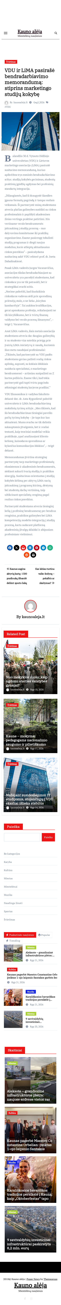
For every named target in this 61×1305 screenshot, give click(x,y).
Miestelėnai (10, 886)
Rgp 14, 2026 (37, 807)
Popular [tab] (45, 935)
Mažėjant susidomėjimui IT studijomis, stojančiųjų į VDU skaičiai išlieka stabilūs (29, 799)
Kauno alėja (30, 31)
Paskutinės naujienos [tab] (21, 935)
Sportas (8, 911)
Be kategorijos (12, 853)
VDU (8, 106)
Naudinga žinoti (13, 903)
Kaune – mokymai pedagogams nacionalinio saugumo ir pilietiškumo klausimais (26, 742)
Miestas (8, 878)
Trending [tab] (14, 940)
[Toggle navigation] (5, 33)
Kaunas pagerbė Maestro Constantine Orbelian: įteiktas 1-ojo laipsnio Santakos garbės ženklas (29, 1146)
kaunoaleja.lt (21, 102)
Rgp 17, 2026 (36, 748)
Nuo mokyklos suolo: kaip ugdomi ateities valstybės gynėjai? (27, 681)
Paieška (13, 827)
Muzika (8, 895)
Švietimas (11, 61)
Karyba (8, 862)
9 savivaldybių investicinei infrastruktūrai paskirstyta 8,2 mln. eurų (41, 1023)
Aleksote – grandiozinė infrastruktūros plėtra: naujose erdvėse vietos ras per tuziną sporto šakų (41, 957)
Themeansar (50, 1279)
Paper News (33, 1279)
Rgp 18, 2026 (37, 689)
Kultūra (8, 870)
